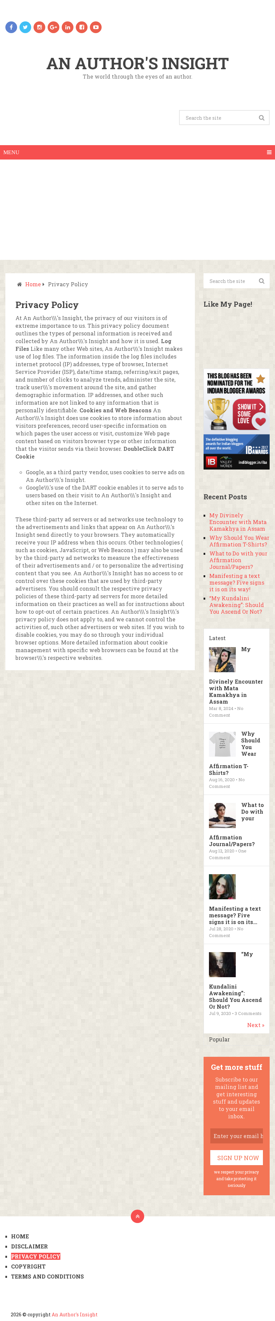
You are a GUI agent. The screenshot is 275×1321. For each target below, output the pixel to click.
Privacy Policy (35, 1256)
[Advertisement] (137, 210)
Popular (219, 1039)
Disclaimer (29, 1246)
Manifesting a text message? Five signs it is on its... (235, 915)
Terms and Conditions (47, 1276)
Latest (217, 637)
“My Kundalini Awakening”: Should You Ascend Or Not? (236, 605)
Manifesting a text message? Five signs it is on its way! (236, 582)
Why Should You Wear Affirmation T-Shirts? (239, 541)
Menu (11, 152)
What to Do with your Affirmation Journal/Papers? (238, 560)
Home (33, 284)
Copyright (28, 1266)
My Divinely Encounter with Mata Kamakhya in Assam (238, 522)
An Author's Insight (137, 63)
